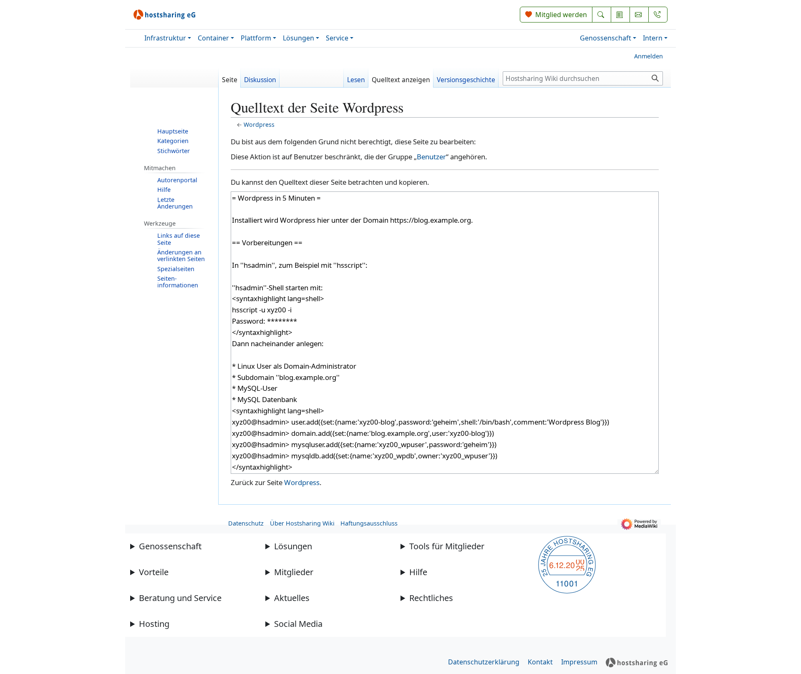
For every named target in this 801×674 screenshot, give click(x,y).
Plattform (256, 38)
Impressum (579, 661)
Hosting (154, 623)
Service (337, 38)
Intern (652, 38)
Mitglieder (293, 572)
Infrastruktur (165, 38)
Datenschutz (246, 523)
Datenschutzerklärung (483, 661)
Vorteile (154, 572)
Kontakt (540, 661)
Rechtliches (431, 598)
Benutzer (431, 156)
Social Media (298, 623)
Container (213, 38)
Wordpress (259, 124)
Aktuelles (292, 598)
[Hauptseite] (174, 81)
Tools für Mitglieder (446, 546)
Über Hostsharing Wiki (302, 523)
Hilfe (418, 572)
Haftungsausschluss (369, 523)
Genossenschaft (605, 38)
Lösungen (298, 38)
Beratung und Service (180, 598)
